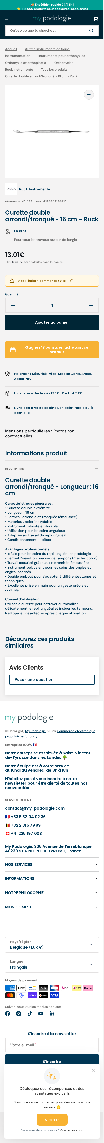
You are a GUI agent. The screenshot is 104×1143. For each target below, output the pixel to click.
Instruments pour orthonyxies (61, 56)
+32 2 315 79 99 (25, 833)
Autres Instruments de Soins (47, 49)
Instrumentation (17, 56)
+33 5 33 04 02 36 (28, 825)
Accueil (11, 49)
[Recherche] (84, 30)
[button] (7, 18)
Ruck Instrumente (19, 70)
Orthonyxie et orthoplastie (33, 63)
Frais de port (21, 261)
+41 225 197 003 (26, 842)
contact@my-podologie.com (34, 816)
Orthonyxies (72, 63)
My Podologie (35, 739)
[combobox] (48, 30)
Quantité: (12, 294)
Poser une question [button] (34, 687)
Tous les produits (54, 70)
